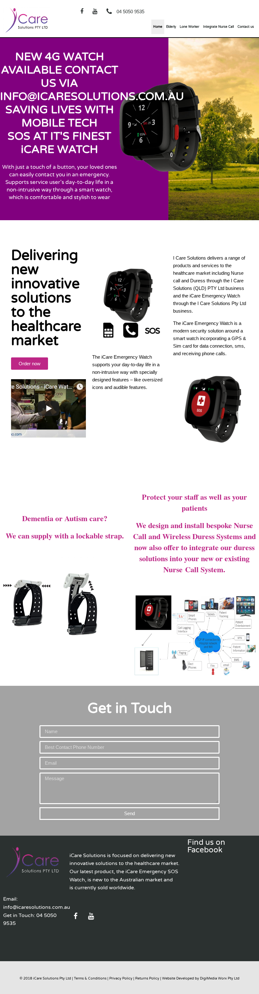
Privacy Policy (120, 978)
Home (157, 27)
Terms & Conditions (90, 978)
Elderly (171, 27)
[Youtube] (95, 11)
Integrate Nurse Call (218, 27)
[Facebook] (82, 11)
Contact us (246, 27)
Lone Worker (189, 27)
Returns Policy (147, 978)
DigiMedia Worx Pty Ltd (219, 978)
